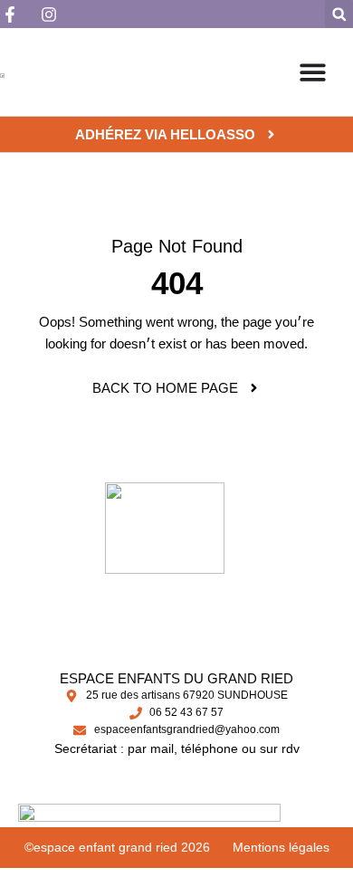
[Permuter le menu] (313, 72)
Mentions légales (281, 847)
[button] (339, 14)
